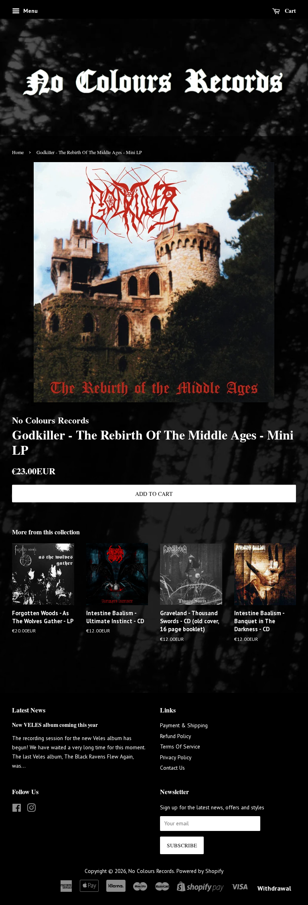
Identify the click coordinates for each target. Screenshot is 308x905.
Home (18, 152)
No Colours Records (151, 871)
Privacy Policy (175, 757)
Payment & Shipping (184, 725)
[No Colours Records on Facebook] (16, 809)
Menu (30, 10)
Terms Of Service (180, 746)
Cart (289, 10)
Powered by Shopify (199, 871)
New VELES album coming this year (55, 725)
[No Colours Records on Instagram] (31, 809)
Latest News (28, 709)
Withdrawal (274, 888)
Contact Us (172, 767)
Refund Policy (175, 736)
